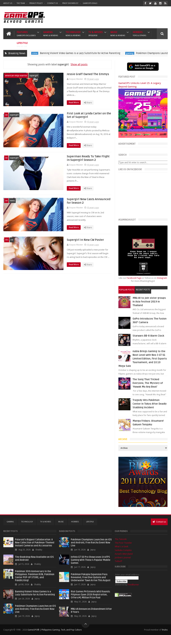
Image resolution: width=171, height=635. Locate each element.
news (12, 200)
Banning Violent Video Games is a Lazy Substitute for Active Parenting (65, 53)
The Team (21, 3)
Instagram (162, 278)
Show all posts (79, 64)
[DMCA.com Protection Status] (123, 596)
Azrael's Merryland (124, 554)
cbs (6, 239)
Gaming (50, 34)
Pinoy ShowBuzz (70, 3)
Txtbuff (118, 561)
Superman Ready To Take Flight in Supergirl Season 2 (88, 158)
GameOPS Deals (90, 3)
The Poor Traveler (123, 543)
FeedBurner (133, 584)
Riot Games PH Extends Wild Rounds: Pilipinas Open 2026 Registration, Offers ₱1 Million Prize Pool (90, 594)
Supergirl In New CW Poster (85, 240)
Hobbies (139, 34)
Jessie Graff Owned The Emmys (88, 74)
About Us (7, 3)
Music (117, 34)
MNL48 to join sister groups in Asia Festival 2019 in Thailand (149, 301)
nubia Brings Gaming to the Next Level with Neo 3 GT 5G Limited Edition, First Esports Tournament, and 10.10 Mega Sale (142, 358)
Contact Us (52, 3)
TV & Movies (95, 34)
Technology (73, 34)
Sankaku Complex (123, 550)
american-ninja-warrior (16, 75)
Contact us (160, 521)
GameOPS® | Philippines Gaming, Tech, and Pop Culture (55, 629)
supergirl (33, 75)
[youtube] (155, 3)
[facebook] (145, 3)
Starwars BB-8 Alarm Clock (148, 335)
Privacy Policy (36, 3)
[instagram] (160, 3)
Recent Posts (143, 290)
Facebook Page (134, 278)
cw (6, 115)
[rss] (165, 3)
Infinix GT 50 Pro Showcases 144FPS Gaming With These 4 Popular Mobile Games (90, 560)
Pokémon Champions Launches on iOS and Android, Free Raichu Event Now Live (35, 609)
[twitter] (150, 3)
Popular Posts (126, 290)
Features (26, 34)
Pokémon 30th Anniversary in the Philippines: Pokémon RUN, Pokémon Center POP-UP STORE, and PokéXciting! (34, 576)
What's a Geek (121, 546)
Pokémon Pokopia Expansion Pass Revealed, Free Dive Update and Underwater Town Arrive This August (90, 577)
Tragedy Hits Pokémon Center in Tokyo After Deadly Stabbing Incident (150, 404)
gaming (114, 53)
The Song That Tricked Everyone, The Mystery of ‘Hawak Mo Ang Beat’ (148, 383)
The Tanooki (121, 539)
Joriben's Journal (123, 557)
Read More (74, 102)
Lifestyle (22, 44)
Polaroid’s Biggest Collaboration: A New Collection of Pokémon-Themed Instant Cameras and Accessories (34, 542)
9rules (165, 629)
